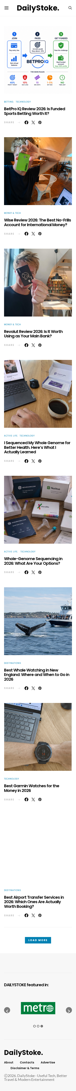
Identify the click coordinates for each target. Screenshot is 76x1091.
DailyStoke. (38, 8)
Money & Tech (12, 213)
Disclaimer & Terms (25, 1068)
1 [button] (34, 1026)
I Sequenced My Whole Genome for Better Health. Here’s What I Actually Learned (37, 447)
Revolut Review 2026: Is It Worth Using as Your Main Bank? (33, 334)
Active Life (10, 435)
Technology (23, 101)
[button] (7, 1010)
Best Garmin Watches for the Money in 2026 (31, 788)
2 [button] (38, 1026)
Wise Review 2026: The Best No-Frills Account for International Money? (37, 222)
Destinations (12, 663)
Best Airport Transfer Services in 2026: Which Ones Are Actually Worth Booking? (34, 901)
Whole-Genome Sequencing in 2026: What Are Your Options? (33, 561)
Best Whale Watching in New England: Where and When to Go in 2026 (36, 674)
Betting (9, 101)
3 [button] (42, 1026)
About (8, 1062)
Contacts (27, 1062)
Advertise (48, 1062)
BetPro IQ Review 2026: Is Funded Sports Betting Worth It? (34, 111)
